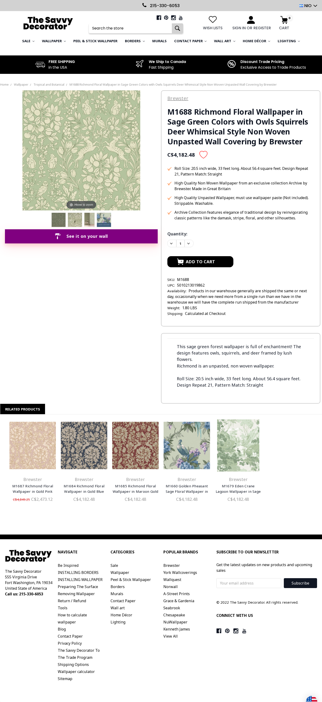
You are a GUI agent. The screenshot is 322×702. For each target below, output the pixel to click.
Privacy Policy (70, 643)
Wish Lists (213, 28)
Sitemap (65, 678)
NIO (308, 5)
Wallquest (172, 579)
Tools (62, 607)
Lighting (287, 40)
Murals (159, 40)
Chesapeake (174, 615)
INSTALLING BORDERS (78, 572)
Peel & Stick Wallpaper (95, 40)
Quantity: (177, 234)
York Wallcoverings (180, 572)
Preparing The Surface (78, 586)
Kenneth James (176, 629)
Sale (26, 40)
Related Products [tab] (22, 409)
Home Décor (255, 40)
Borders (133, 40)
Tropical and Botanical (48, 84)
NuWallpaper (175, 622)
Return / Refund (72, 600)
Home (4, 84)
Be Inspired (68, 565)
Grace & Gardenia (178, 600)
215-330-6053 (164, 5)
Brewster (171, 565)
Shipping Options (73, 664)
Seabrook (171, 607)
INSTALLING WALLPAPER (80, 579)
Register (262, 28)
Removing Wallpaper (76, 593)
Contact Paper (189, 40)
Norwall (170, 586)
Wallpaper (52, 40)
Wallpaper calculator (76, 671)
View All (170, 636)
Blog (62, 629)
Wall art (223, 40)
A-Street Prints (176, 593)
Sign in (239, 28)
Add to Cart (33, 446)
